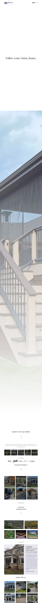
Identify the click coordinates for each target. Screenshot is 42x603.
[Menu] (37, 2)
